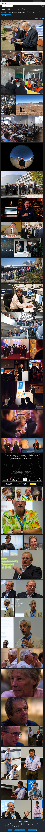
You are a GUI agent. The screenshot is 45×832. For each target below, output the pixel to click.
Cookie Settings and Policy (32, 830)
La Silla (27, 12)
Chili (18, 11)
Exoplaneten (36, 11)
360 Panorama (8, 11)
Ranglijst (40, 18)
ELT (26, 11)
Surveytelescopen (4, 15)
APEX (16, 11)
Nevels (30, 12)
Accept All (9, 830)
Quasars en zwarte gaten (20, 14)
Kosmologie (22, 11)
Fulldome (41, 11)
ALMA (13, 11)
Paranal (34, 12)
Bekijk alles (3, 11)
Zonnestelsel (28, 14)
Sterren (40, 14)
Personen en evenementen (5, 14)
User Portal (38, 1)
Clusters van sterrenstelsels (13, 12)
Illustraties (22, 12)
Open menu (4, 3)
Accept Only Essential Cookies (20, 830)
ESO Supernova (30, 11)
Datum (43, 18)
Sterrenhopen (35, 14)
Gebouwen (13, 14)
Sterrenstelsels (4, 12)
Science (35, 1)
